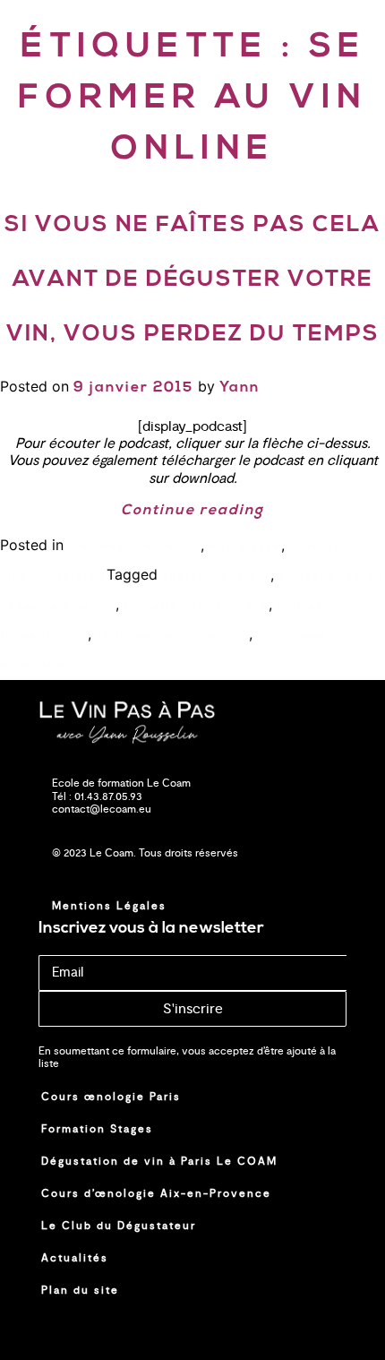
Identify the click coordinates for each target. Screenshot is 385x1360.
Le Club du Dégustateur (118, 1225)
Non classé (245, 546)
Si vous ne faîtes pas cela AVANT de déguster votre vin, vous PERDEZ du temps (192, 280)
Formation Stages (97, 1129)
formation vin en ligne (196, 605)
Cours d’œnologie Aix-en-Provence (156, 1193)
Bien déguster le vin (134, 546)
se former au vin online (172, 635)
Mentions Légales (109, 906)
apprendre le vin (216, 576)
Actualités (74, 1258)
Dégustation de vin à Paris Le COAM (159, 1161)
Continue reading (192, 511)
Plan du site (80, 1290)
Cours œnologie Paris (111, 1096)
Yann (239, 388)
